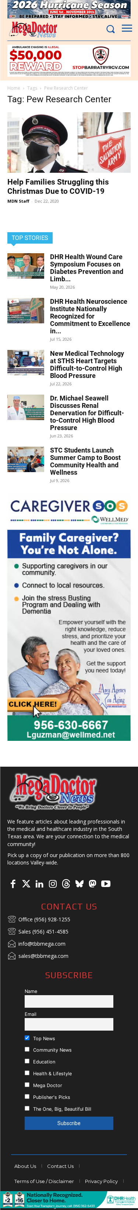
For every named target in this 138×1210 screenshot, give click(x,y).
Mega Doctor (47, 1085)
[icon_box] (38, 920)
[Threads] (65, 884)
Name (31, 991)
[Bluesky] (79, 884)
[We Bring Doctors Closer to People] (53, 791)
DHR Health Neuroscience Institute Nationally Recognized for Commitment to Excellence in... (90, 316)
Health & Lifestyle (52, 1073)
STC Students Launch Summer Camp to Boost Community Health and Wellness (85, 461)
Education (43, 1062)
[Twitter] (26, 884)
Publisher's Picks (51, 1097)
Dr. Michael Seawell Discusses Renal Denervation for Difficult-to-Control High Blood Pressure (87, 413)
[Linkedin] (39, 884)
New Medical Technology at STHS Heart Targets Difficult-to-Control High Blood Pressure (87, 364)
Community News (52, 1050)
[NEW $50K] (69, 60)
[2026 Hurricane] (69, 9)
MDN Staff (18, 201)
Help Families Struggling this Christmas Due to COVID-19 (58, 187)
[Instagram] (52, 884)
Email (30, 1014)
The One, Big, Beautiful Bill (61, 1109)
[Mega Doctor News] (33, 29)
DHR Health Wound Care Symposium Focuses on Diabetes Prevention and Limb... (86, 268)
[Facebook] (12, 884)
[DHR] (69, 1206)
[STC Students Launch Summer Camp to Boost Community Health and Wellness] (25, 459)
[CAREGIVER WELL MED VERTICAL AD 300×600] (69, 617)
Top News (43, 1038)
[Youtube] (105, 884)
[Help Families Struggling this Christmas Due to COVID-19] (69, 142)
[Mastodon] (92, 884)
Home (13, 88)
